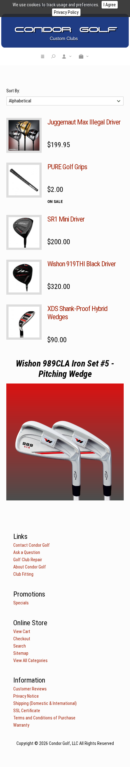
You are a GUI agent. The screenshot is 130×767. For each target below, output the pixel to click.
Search (19, 646)
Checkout (21, 638)
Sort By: (13, 90)
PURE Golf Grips (67, 167)
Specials (21, 602)
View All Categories (30, 660)
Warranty (21, 725)
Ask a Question (26, 552)
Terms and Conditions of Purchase (44, 717)
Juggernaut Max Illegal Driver (84, 122)
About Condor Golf (29, 566)
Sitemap (20, 653)
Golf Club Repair (27, 559)
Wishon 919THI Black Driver (81, 264)
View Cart (21, 631)
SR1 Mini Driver (66, 219)
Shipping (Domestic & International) (45, 703)
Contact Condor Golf (31, 545)
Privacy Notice (26, 696)
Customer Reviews (30, 688)
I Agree (109, 4)
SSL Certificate (26, 710)
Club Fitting (23, 574)
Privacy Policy (66, 12)
